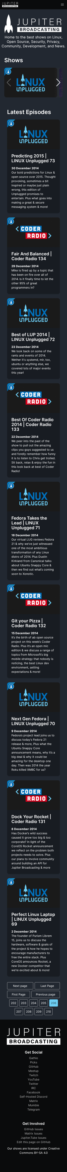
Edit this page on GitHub (33, 1142)
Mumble (33, 1105)
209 (38, 1011)
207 (18, 1011)
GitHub (33, 1066)
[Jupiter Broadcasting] (33, 1044)
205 (43, 1003)
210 (48, 1011)
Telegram (33, 1109)
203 (23, 1003)
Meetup (33, 1071)
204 (33, 1003)
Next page (20, 986)
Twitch (33, 1075)
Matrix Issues (33, 1133)
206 (53, 1003)
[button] (62, 4)
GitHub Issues (33, 1129)
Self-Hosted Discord (33, 1096)
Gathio (33, 1058)
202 (13, 1003)
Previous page (45, 994)
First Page (18, 994)
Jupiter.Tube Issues (33, 1137)
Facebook (33, 1092)
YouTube (33, 1079)
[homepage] (10, 4)
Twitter (33, 1084)
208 (28, 1011)
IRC (33, 1088)
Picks (33, 1062)
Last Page (47, 986)
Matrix (33, 1101)
